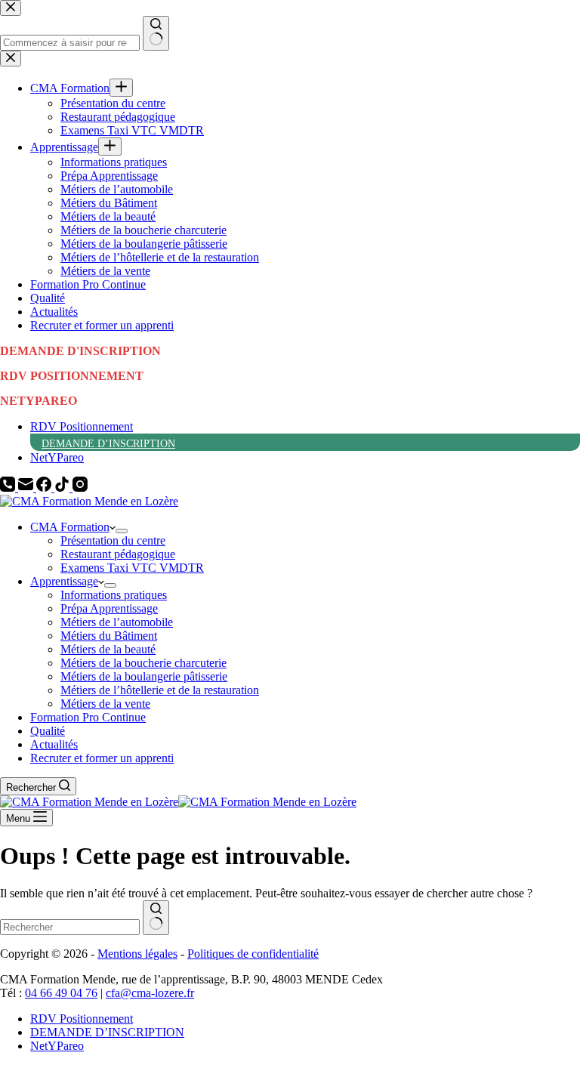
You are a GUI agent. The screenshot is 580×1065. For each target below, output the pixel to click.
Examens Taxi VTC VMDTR (132, 567)
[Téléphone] (9, 487)
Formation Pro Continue (88, 717)
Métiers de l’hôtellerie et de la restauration (159, 690)
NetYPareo (57, 457)
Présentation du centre (112, 540)
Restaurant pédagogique (117, 554)
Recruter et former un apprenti (102, 758)
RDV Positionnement (81, 426)
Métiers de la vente (105, 703)
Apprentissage (64, 581)
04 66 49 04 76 (61, 992)
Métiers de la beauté (108, 649)
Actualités (54, 744)
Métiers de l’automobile (116, 622)
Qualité (47, 730)
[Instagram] (80, 487)
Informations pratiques (113, 594)
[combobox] (70, 927)
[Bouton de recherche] (156, 917)
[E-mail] (27, 487)
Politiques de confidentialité (253, 953)
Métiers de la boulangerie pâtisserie (143, 676)
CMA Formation (70, 526)
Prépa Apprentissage (109, 608)
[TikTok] (63, 487)
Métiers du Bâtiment (108, 635)
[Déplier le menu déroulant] (122, 531)
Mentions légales (137, 953)
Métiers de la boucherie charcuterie (143, 662)
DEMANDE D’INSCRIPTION (108, 443)
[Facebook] (45, 487)
